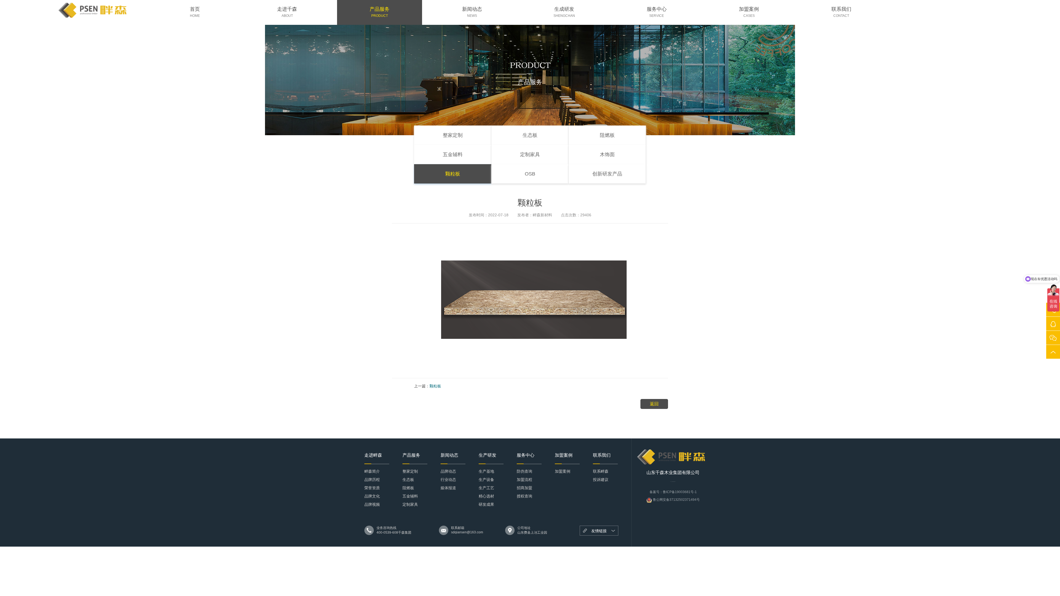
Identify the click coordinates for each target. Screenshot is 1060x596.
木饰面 (607, 154)
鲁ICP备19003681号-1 (680, 492)
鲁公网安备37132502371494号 (676, 500)
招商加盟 (524, 488)
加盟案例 (562, 471)
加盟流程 (524, 479)
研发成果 (486, 504)
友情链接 (599, 531)
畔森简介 (372, 471)
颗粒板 (452, 174)
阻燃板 (607, 135)
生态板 (530, 135)
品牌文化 (372, 496)
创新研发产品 (607, 174)
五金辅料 (453, 154)
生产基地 (486, 471)
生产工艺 (486, 488)
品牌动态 (448, 471)
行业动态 (448, 479)
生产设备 (486, 479)
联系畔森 (600, 471)
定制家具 (530, 154)
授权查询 (524, 496)
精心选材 (486, 496)
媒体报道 (448, 488)
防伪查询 (524, 471)
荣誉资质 (372, 488)
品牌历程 (372, 479)
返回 (654, 403)
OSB (530, 174)
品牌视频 (372, 504)
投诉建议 (600, 479)
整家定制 (453, 135)
